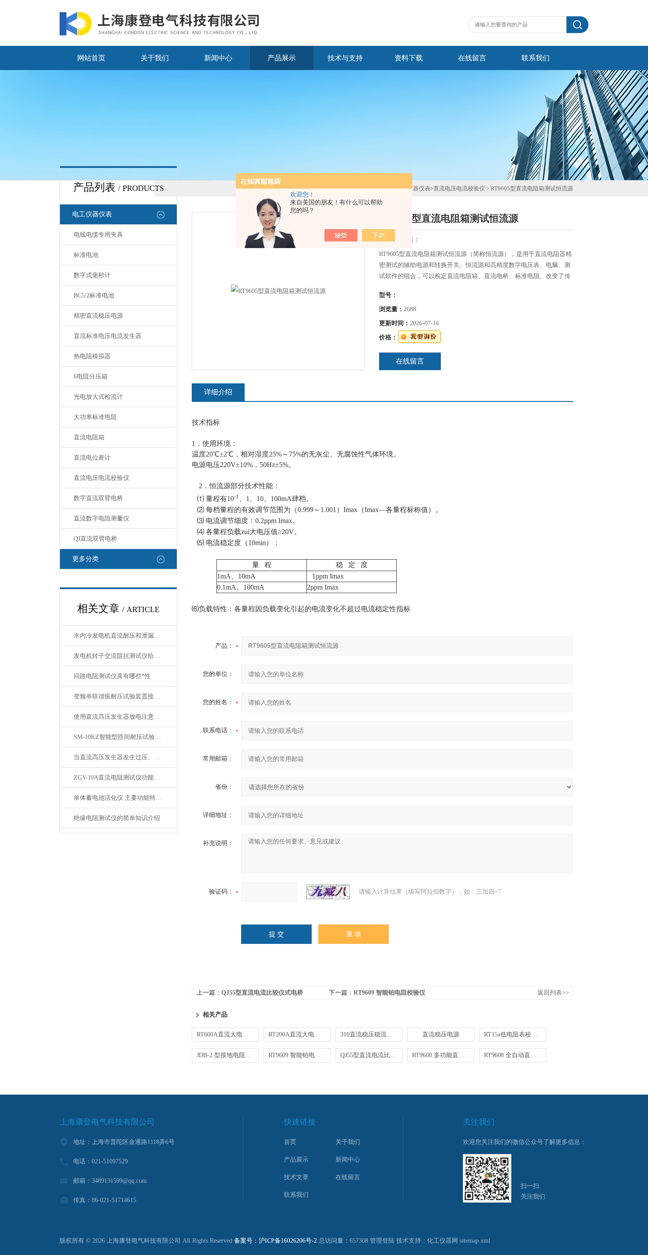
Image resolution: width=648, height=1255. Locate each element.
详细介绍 (218, 392)
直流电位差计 (92, 457)
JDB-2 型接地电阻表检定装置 (228, 1055)
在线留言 (472, 58)
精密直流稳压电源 (98, 315)
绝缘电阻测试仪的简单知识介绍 (117, 818)
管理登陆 (382, 1240)
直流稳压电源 (440, 1034)
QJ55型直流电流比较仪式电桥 (262, 992)
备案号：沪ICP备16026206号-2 (275, 1240)
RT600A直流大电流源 (226, 1034)
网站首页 (91, 58)
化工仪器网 (442, 1240)
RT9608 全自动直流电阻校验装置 (515, 1055)
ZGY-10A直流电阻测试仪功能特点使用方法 (125, 777)
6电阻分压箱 (91, 376)
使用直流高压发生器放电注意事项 (120, 716)
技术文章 (296, 1177)
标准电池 (86, 255)
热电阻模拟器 (92, 356)
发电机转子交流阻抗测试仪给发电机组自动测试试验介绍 (125, 656)
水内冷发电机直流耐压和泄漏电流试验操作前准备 (125, 635)
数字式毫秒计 (92, 275)
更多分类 (85, 558)
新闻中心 (218, 58)
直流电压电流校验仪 (101, 478)
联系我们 (535, 58)
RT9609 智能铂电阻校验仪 (389, 992)
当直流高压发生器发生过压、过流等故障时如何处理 (125, 757)
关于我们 (155, 58)
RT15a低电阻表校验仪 (514, 1034)
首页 (290, 1142)
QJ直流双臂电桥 (95, 538)
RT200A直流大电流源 (297, 1034)
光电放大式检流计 (98, 397)
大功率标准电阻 (95, 417)
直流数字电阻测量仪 (101, 518)
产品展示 (282, 58)
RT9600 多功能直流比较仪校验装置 (443, 1055)
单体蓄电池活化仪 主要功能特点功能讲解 (125, 798)
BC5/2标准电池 (94, 295)
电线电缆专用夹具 (98, 234)
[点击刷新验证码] (328, 891)
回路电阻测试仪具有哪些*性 (112, 676)
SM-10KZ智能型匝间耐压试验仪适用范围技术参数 (125, 737)
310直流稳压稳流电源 (369, 1034)
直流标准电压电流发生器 (108, 336)
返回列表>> (553, 992)
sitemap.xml (475, 1240)
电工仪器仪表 (92, 214)
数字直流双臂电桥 (98, 498)
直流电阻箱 (89, 437)
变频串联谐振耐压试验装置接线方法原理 (125, 696)
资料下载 (409, 58)
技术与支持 (345, 58)
